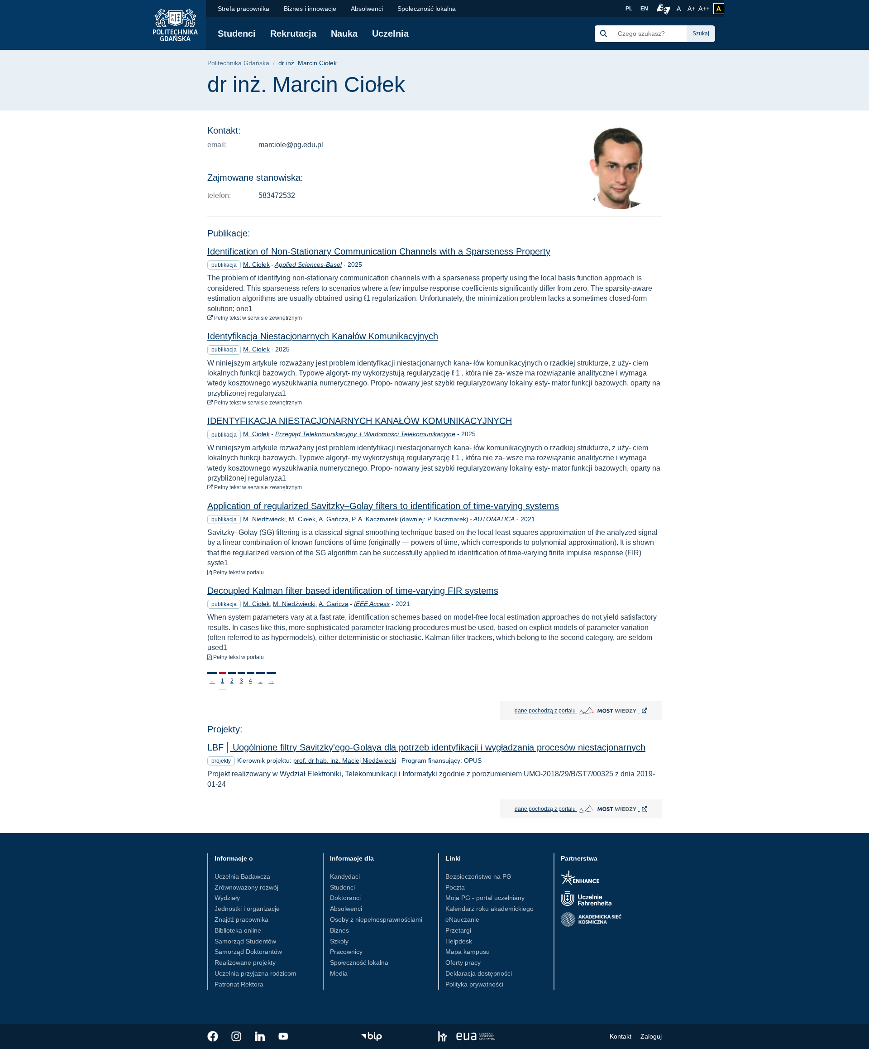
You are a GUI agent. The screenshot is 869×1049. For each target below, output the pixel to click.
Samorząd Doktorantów (248, 951)
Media (339, 973)
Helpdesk (458, 941)
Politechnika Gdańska (238, 63)
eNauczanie (462, 919)
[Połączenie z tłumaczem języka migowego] (662, 8)
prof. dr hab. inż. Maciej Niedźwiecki (344, 760)
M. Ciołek (256, 264)
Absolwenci (367, 8)
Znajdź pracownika (241, 919)
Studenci (237, 33)
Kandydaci (345, 876)
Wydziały (227, 897)
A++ (704, 8)
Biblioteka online (238, 930)
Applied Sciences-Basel (308, 264)
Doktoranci (345, 897)
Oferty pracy (463, 962)
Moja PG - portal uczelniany (485, 897)
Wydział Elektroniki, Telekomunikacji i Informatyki (358, 774)
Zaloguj (651, 1036)
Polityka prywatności (474, 984)
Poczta (455, 887)
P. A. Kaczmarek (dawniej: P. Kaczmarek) (410, 519)
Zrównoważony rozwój (246, 887)
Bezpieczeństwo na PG (478, 876)
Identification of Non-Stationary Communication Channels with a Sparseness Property (378, 251)
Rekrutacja (293, 33)
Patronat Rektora (239, 984)
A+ (692, 8)
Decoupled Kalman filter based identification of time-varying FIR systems (352, 591)
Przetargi (458, 930)
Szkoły (339, 941)
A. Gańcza (334, 519)
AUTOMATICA (494, 519)
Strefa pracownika (243, 8)
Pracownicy (346, 951)
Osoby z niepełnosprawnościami (376, 919)
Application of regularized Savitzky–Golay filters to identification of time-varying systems (383, 506)
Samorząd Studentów (245, 941)
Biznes (339, 930)
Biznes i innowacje (310, 8)
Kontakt (620, 1036)
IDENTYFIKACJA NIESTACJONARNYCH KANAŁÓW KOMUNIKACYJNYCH (359, 421)
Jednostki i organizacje (247, 908)
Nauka (344, 33)
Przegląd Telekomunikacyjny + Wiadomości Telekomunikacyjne (365, 434)
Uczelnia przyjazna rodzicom (255, 973)
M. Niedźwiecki (264, 519)
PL (628, 8)
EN (644, 8)
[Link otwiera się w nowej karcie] (212, 1036)
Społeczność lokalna (426, 8)
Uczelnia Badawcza (242, 876)
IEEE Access (372, 603)
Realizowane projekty (245, 962)
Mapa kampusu (467, 951)
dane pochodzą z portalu (588, 710)
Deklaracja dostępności (478, 973)
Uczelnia (390, 33)
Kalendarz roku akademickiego (489, 908)
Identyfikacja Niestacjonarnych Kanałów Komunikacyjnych (322, 336)
